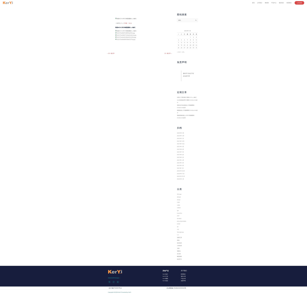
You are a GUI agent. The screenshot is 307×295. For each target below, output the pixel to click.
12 (181, 42)
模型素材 (179, 256)
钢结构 (267, 3)
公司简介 (259, 3)
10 (196, 40)
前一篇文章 (110, 53)
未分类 (179, 254)
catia (178, 205)
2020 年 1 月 (180, 179)
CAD (178, 202)
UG (178, 229)
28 (187, 47)
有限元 (179, 251)
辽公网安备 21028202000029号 (176, 288)
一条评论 (117, 23)
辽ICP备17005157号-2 (115, 288)
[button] (299, 3)
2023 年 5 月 (180, 133)
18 (178, 45)
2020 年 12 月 (181, 171)
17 (196, 42)
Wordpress (180, 232)
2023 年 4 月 (180, 135)
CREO (179, 208)
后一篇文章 (168, 53)
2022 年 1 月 (180, 138)
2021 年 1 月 (180, 168)
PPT (178, 216)
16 (193, 42)
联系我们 (289, 3)
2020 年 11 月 (180, 173)
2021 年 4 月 (180, 160)
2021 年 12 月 (180, 141)
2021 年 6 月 (180, 154)
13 (184, 42)
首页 (253, 3)
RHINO (179, 218)
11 (178, 42)
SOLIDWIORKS (181, 221)
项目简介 (281, 3)
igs (178, 210)
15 (190, 42)
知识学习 (179, 259)
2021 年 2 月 (180, 165)
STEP (178, 224)
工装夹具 (179, 245)
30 (193, 47)
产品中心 (273, 3)
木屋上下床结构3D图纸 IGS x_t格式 (186, 97)
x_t (122, 23)
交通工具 (179, 237)
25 (178, 47)
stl (177, 226)
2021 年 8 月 (180, 149)
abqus (179, 197)
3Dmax (179, 194)
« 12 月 (179, 52)
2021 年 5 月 (180, 157)
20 (184, 45)
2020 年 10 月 (181, 176)
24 (196, 45)
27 (184, 47)
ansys (178, 199)
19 (181, 45)
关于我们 (184, 271)
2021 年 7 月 (180, 152)
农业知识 (179, 243)
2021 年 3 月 (180, 163)
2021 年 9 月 (180, 146)
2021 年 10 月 (180, 144)
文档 (178, 248)
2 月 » (183, 52)
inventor (179, 213)
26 (181, 47)
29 (190, 47)
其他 (178, 240)
